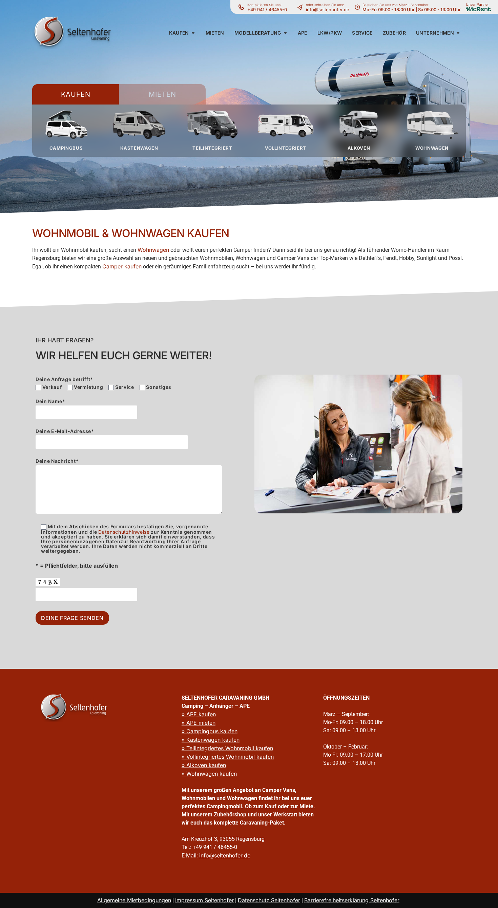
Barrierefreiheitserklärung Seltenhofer (351, 900)
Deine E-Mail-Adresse (65, 431)
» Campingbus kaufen (209, 731)
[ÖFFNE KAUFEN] (193, 32)
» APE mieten (198, 722)
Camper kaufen (122, 266)
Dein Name (50, 401)
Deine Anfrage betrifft (64, 379)
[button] (179, 32)
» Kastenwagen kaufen (211, 739)
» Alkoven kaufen (204, 765)
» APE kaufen (199, 714)
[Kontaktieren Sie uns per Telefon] (301, 7)
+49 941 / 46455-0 (267, 9)
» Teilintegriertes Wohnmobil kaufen (227, 748)
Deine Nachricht (57, 461)
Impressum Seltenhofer (204, 900)
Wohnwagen (153, 249)
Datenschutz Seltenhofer (269, 900)
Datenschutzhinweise (123, 532)
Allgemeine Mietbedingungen (134, 900)
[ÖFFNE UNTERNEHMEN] (458, 32)
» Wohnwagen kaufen (209, 773)
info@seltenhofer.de (327, 9)
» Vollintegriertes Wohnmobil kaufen (228, 756)
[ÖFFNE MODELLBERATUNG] (285, 32)
